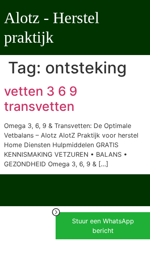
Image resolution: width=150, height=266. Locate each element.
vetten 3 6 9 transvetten (40, 98)
